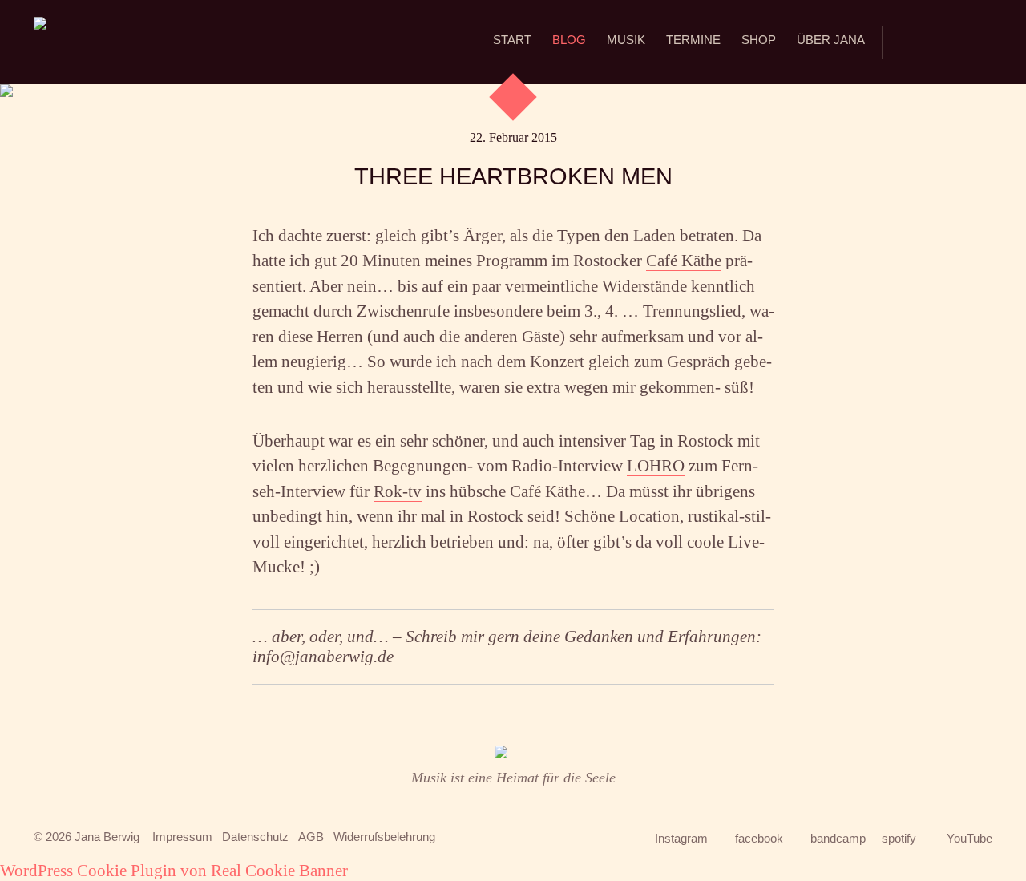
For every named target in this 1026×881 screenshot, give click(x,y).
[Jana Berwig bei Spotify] (964, 36)
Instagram (681, 838)
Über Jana (831, 40)
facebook (759, 838)
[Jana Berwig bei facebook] (925, 43)
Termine (693, 40)
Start (512, 40)
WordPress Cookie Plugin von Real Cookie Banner (174, 870)
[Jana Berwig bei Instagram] (903, 43)
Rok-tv (398, 491)
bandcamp (838, 838)
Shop (758, 40)
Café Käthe (683, 260)
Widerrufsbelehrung (384, 836)
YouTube (969, 838)
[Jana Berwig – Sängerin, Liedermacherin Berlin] (40, 42)
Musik (626, 40)
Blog (569, 40)
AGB (311, 836)
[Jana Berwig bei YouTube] (982, 42)
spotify (899, 838)
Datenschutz (255, 836)
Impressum (182, 836)
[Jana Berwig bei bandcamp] (946, 43)
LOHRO (656, 465)
